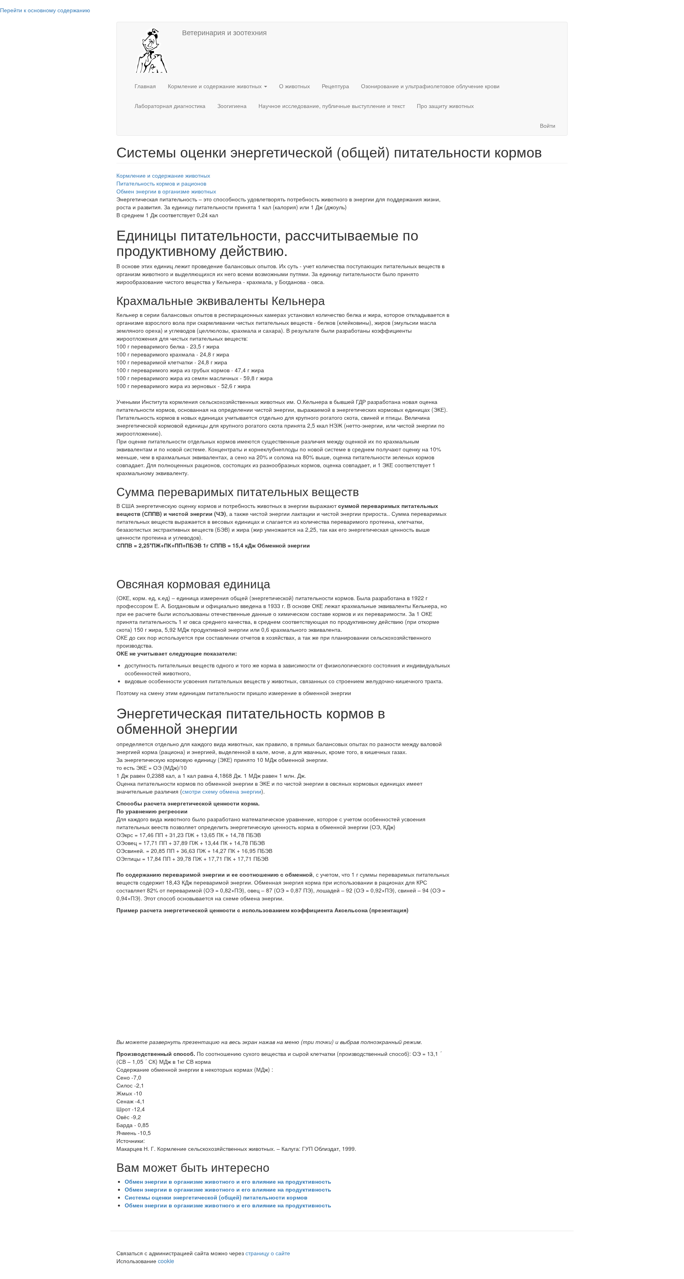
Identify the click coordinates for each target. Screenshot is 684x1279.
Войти (547, 125)
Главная (145, 86)
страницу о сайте (267, 1253)
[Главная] (149, 49)
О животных (294, 86)
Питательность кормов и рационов (161, 183)
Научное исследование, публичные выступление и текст (331, 106)
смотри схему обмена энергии (221, 791)
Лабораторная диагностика (170, 106)
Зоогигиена (232, 106)
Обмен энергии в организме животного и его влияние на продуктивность (228, 1181)
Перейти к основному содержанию (45, 10)
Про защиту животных (445, 106)
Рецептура (335, 86)
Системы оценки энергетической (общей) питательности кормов (216, 1197)
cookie (167, 1261)
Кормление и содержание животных (215, 86)
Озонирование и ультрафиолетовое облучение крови (430, 86)
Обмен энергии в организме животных (166, 191)
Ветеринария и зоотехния (224, 32)
